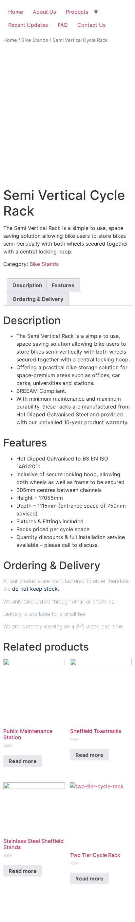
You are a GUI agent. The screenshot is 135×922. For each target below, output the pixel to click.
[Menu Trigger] (121, 16)
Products (77, 12)
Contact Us (91, 25)
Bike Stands (34, 40)
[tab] (27, 285)
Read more (23, 761)
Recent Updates (28, 25)
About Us (44, 12)
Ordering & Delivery (37, 299)
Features (63, 285)
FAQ (63, 25)
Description (27, 285)
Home (15, 12)
